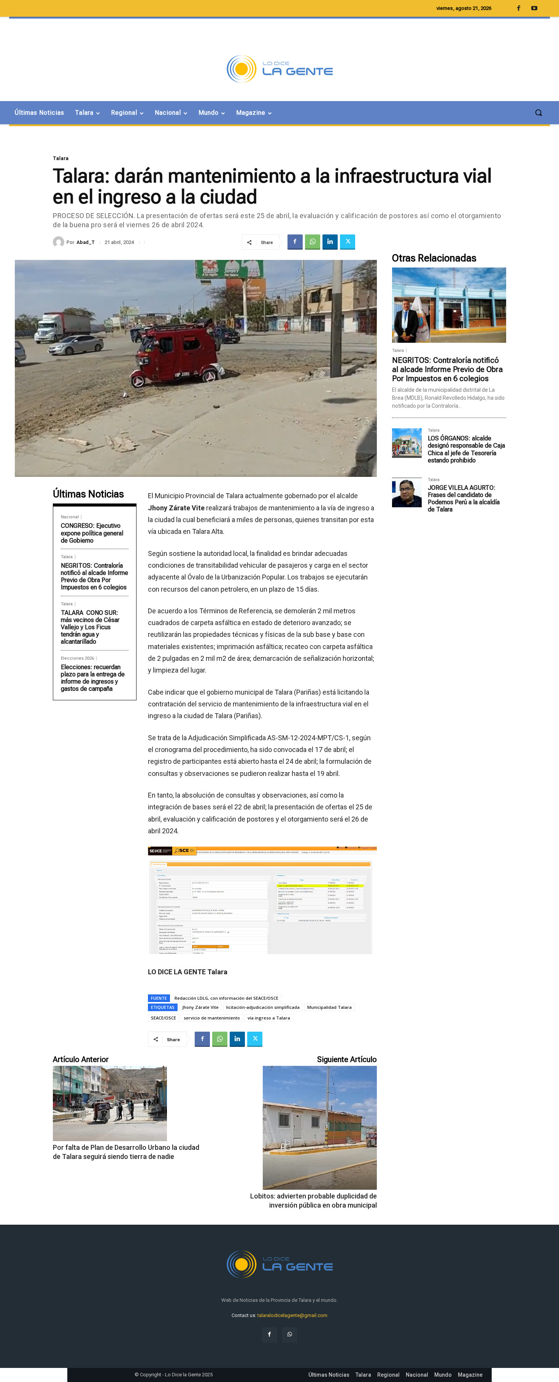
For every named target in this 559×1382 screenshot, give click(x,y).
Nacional (70, 517)
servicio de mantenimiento (212, 1018)
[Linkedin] (330, 242)
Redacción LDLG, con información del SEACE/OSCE (226, 998)
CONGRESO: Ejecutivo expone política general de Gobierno (92, 533)
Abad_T (85, 242)
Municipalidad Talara (329, 1007)
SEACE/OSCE (163, 1018)
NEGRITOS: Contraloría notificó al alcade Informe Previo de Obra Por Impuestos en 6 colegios (94, 576)
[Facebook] (295, 242)
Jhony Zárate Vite (200, 1007)
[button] (538, 112)
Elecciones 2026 (77, 658)
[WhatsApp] (312, 242)
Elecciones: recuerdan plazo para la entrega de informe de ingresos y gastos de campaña (93, 678)
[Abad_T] (60, 242)
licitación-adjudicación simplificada (263, 1007)
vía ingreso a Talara (269, 1018)
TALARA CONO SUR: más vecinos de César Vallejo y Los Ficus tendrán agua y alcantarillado (90, 627)
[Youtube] (534, 9)
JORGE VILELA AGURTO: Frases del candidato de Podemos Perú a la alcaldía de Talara (464, 498)
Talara (61, 158)
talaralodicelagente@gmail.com (292, 1315)
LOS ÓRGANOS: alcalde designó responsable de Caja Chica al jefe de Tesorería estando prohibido (466, 449)
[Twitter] (347, 242)
